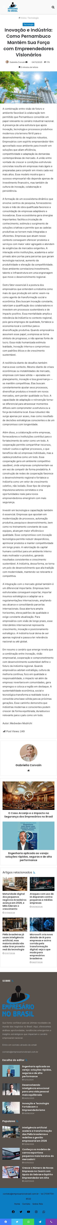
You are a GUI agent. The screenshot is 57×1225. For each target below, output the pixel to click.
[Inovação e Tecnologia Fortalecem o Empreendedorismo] (11, 1108)
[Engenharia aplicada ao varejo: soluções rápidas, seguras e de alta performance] (11, 1071)
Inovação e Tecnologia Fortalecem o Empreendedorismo (35, 1107)
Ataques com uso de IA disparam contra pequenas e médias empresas (42, 898)
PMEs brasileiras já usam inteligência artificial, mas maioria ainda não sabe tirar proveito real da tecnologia (14, 942)
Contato (26, 1204)
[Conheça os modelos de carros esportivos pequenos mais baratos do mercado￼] (11, 1154)
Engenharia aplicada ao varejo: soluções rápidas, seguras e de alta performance (37, 1071)
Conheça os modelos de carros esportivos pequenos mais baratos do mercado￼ (38, 1154)
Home (17, 1204)
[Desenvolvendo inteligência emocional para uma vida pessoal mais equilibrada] (11, 1089)
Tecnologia (33, 18)
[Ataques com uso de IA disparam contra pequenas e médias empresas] (42, 884)
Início (23, 18)
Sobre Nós (37, 1204)
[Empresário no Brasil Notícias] (13, 7)
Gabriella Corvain (17, 62)
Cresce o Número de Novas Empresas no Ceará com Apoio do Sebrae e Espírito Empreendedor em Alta (37, 1172)
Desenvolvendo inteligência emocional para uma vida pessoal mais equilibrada (35, 1089)
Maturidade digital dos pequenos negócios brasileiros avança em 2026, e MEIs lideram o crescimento (14, 901)
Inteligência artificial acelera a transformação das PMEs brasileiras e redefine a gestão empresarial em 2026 (37, 1134)
